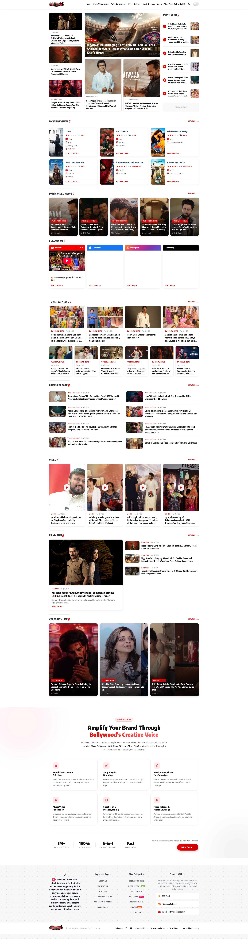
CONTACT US (103, 886)
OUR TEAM (103, 891)
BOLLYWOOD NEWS (136, 881)
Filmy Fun (168, 4)
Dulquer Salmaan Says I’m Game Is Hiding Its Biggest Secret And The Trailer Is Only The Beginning (65, 105)
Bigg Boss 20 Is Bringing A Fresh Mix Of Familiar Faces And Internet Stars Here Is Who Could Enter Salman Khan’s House (121, 48)
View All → (193, 121)
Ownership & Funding (191, 928)
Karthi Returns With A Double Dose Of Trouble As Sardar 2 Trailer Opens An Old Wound (65, 71)
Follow (131, 286)
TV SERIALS (133, 897)
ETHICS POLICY (103, 907)
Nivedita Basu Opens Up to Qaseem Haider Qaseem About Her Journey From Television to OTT (178, 69)
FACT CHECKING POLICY (103, 897)
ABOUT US (103, 881)
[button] (196, 4)
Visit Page (94, 286)
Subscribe (56, 286)
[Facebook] (126, 928)
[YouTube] (131, 928)
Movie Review (148, 4)
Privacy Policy (140, 928)
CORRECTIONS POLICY (102, 902)
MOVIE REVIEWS (134, 886)
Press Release (134, 4)
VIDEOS (134, 907)
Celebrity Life (180, 4)
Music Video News (101, 4)
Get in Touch (186, 847)
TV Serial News (117, 4)
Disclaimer (174, 928)
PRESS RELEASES (136, 902)
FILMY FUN (137, 912)
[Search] (189, 4)
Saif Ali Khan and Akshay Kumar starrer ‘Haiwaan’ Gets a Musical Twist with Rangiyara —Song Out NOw (141, 106)
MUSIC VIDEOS (136, 891)
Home (88, 4)
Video (159, 4)
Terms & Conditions (157, 928)
